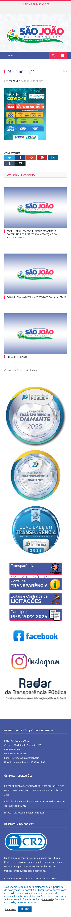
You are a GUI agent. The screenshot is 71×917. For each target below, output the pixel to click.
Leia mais (47, 899)
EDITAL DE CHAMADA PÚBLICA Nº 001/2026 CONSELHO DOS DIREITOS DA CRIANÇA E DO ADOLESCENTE (32, 234)
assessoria (28, 862)
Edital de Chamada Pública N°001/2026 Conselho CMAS (35, 8)
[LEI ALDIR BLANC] (35, 333)
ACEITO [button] (25, 909)
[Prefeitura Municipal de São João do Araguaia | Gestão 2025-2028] (35, 33)
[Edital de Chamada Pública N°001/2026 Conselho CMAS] (35, 274)
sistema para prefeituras (47, 857)
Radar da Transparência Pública (42, 878)
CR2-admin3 (14, 81)
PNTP (19, 878)
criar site (25, 857)
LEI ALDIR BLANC (17, 356)
